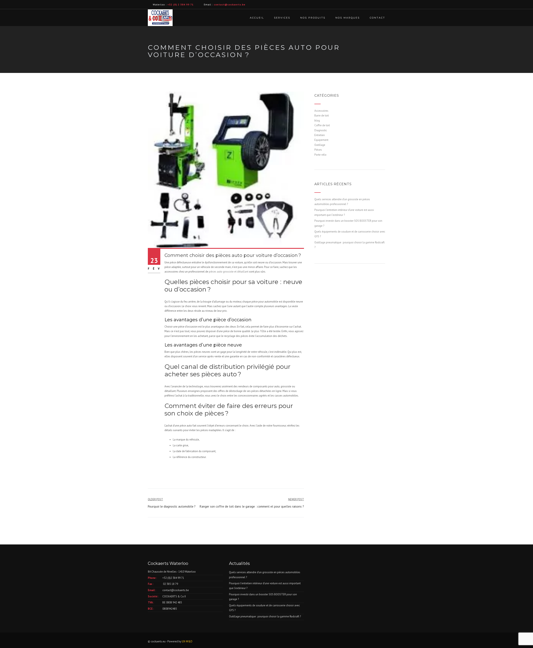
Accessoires (321, 111)
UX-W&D (187, 641)
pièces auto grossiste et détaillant (228, 271)
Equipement (321, 140)
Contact (377, 17)
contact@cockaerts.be (175, 590)
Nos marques (347, 17)
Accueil (257, 17)
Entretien (319, 135)
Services (282, 17)
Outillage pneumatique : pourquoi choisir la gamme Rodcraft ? (265, 616)
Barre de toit (321, 115)
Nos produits (312, 17)
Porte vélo (320, 154)
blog (317, 120)
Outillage (319, 145)
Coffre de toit (322, 125)
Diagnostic (320, 130)
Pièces (318, 149)
